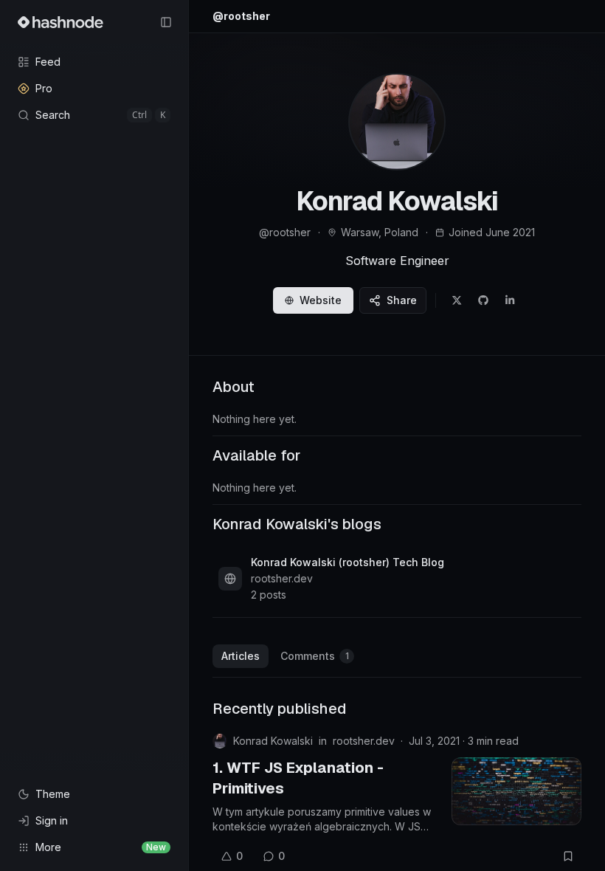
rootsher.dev (364, 740)
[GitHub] (483, 300)
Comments (314, 656)
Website (321, 300)
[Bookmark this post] (568, 856)
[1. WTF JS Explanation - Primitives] (516, 791)
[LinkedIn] (510, 300)
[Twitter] (457, 300)
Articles (240, 656)
